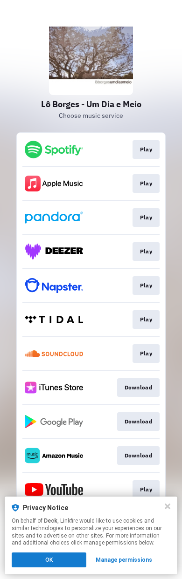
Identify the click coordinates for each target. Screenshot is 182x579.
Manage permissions (124, 560)
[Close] (167, 506)
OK (49, 560)
